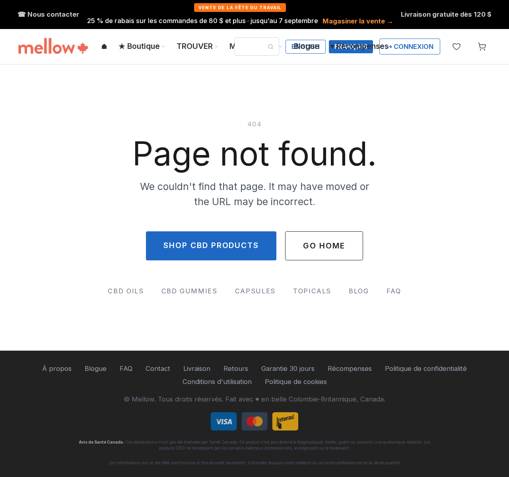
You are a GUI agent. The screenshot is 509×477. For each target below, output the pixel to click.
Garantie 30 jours (288, 368)
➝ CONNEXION (410, 46)
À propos (57, 368)
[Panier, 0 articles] (482, 46)
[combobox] (257, 46)
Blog (359, 291)
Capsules (255, 291)
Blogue (306, 46)
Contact (158, 368)
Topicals (312, 291)
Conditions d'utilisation (217, 382)
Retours (235, 368)
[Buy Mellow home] (53, 46)
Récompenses (350, 368)
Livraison (196, 368)
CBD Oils (126, 291)
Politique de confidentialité (426, 368)
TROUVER (195, 46)
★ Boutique (139, 46)
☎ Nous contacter (48, 14)
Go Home (324, 245)
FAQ (394, 291)
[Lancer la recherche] (270, 47)
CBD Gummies (189, 291)
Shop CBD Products (211, 245)
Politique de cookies (296, 382)
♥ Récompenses (359, 46)
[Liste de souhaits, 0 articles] (456, 46)
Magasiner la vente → (357, 21)
